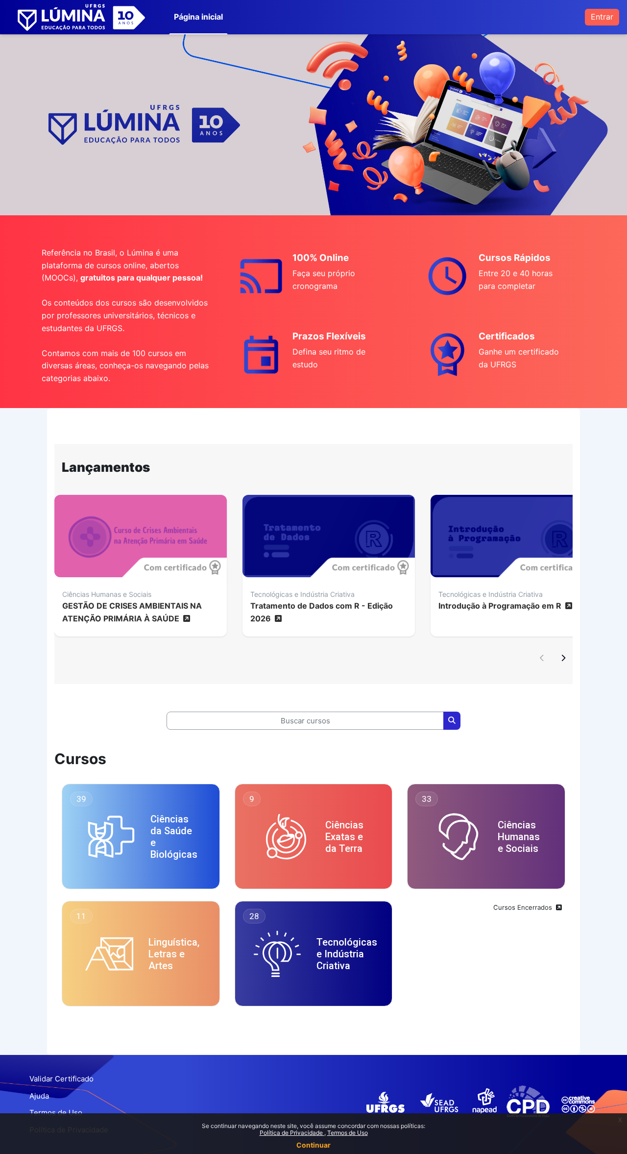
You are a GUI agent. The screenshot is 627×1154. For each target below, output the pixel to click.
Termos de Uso (347, 1132)
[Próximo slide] (563, 658)
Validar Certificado (61, 1078)
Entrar (602, 17)
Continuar (313, 1145)
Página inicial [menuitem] (198, 17)
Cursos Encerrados (523, 907)
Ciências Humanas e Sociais (106, 594)
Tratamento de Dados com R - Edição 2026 (321, 612)
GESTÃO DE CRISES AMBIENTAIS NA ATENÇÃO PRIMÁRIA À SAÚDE (132, 612)
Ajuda (39, 1096)
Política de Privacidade (292, 1132)
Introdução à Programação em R (500, 606)
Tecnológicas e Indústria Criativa (302, 594)
